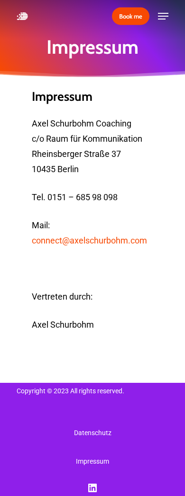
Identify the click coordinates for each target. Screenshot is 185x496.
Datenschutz (92, 433)
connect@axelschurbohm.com (89, 240)
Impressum (92, 461)
